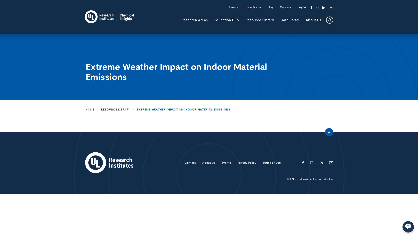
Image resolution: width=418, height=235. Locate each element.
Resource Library (259, 20)
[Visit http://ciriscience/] (317, 8)
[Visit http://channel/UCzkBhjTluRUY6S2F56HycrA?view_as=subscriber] (331, 8)
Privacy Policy (246, 162)
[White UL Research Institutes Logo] (109, 163)
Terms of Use (272, 162)
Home (90, 109)
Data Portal (290, 20)
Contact (190, 162)
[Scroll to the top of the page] (329, 132)
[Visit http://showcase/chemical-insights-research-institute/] (323, 8)
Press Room (253, 7)
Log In (301, 7)
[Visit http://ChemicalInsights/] (312, 8)
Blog (270, 7)
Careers (285, 7)
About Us (313, 20)
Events (233, 7)
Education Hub (226, 20)
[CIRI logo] (109, 22)
